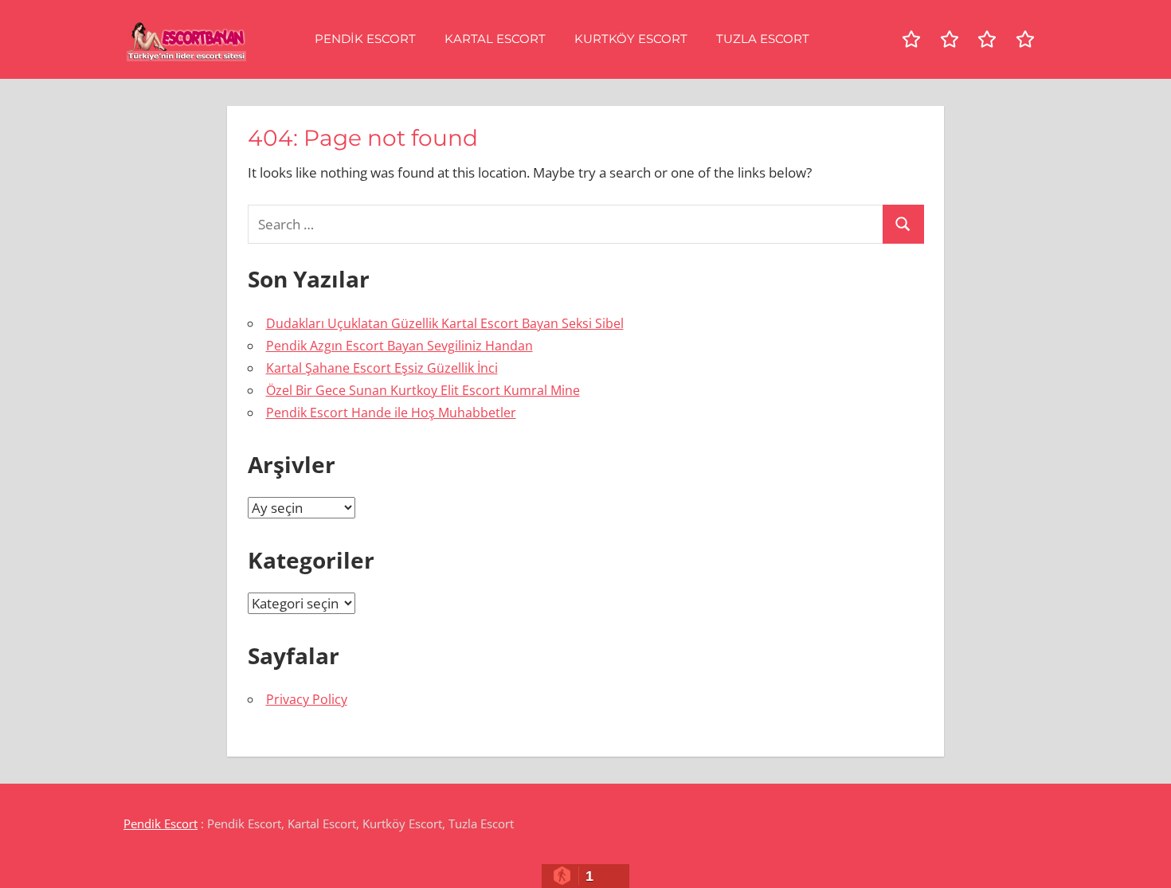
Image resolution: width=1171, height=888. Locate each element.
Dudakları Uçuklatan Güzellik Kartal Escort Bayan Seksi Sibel (445, 323)
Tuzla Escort (762, 38)
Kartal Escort (495, 38)
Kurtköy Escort (630, 38)
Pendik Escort (365, 38)
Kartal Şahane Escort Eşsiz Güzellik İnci (382, 368)
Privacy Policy (306, 699)
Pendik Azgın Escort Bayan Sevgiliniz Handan (399, 345)
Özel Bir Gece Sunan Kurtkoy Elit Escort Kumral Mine (423, 390)
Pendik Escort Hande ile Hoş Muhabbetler (391, 412)
